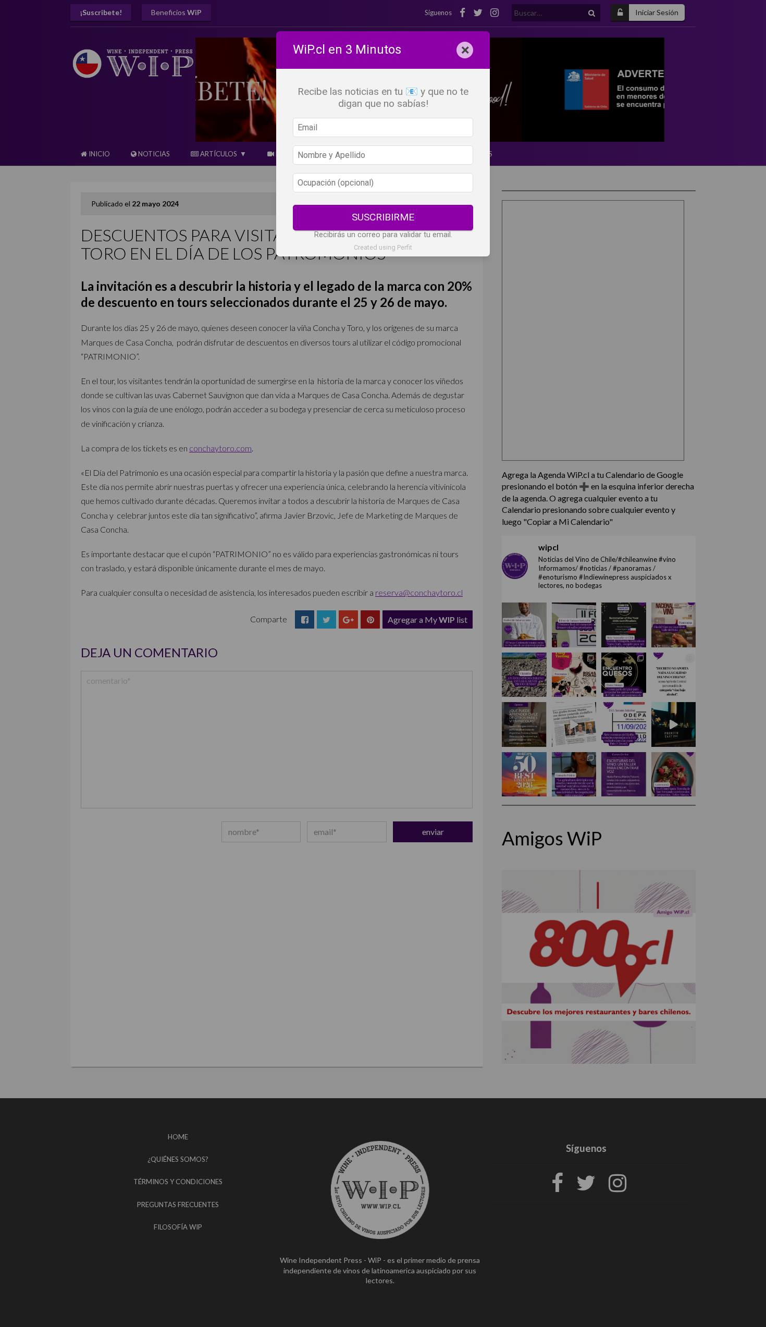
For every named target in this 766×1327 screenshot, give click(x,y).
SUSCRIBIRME (383, 217)
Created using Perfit (383, 247)
